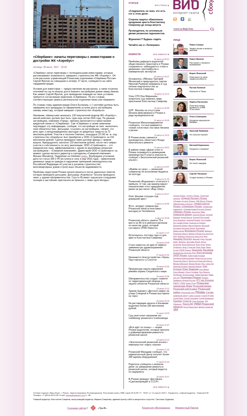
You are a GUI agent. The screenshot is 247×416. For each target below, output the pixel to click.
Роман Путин (191, 283)
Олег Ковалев (190, 269)
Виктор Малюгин (194, 226)
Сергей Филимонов (206, 298)
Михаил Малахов (180, 264)
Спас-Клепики (198, 301)
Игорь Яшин (200, 247)
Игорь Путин (200, 245)
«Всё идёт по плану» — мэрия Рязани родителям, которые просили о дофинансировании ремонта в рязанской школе (149, 331)
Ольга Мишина (179, 272)
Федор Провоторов (190, 307)
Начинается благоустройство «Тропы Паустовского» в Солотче (149, 258)
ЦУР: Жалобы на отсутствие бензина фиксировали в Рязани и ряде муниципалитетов (147, 113)
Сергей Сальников (191, 298)
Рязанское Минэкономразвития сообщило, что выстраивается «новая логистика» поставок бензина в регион (149, 126)
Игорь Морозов (188, 245)
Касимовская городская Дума (184, 253)
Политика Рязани (190, 277)
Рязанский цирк (188, 292)
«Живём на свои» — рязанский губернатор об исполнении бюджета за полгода (148, 172)
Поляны (205, 278)
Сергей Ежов (178, 298)
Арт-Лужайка (206, 220)
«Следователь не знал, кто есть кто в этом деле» (147, 12)
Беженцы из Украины (197, 223)
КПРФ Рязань (185, 250)
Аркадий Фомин (193, 220)
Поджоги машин (188, 275)
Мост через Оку (208, 264)
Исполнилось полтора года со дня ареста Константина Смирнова (147, 236)
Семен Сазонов (195, 296)
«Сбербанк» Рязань (191, 206)
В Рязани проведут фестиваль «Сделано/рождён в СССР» (145, 380)
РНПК (182, 283)
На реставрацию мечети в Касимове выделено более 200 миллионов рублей (148, 306)
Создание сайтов (77, 408)
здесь (84, 156)
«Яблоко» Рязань (182, 212)
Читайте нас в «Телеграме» (144, 45)
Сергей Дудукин (207, 296)
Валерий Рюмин (180, 226)
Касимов (208, 249)
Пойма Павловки (201, 275)
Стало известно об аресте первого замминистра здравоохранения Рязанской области (147, 247)
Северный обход (180, 296)
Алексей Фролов (199, 215)
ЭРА (175, 309)
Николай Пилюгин (195, 266)
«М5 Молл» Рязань (204, 201)
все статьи (161, 5)
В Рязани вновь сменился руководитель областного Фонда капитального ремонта (146, 140)
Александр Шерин (182, 214)
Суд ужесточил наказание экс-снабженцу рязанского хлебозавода (148, 316)
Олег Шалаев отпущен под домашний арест (143, 197)
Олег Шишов (204, 269)
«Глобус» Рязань (192, 196)
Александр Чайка (198, 212)
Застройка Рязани (193, 242)
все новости (160, 54)
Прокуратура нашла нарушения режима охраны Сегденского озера (148, 270)
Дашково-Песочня (182, 239)
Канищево (197, 250)
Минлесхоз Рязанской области (200, 261)
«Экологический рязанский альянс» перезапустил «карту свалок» (148, 343)
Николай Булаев (180, 266)
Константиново (204, 253)
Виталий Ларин (188, 228)
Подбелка (177, 275)
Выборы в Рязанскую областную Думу (193, 236)
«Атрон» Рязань (179, 196)
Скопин (177, 300)
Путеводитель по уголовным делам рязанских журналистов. (147, 32)
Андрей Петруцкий (201, 217)
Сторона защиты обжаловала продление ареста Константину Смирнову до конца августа (147, 22)
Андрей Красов (186, 217)
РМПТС (176, 283)
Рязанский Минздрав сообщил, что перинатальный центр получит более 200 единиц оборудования (149, 354)
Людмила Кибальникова (183, 258)
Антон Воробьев (179, 220)
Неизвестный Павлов (186, 407)
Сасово (210, 292)
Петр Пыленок (204, 272)
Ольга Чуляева (191, 272)
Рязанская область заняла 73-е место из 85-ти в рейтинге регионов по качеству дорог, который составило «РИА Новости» (148, 224)
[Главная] (193, 21)
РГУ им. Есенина (205, 280)
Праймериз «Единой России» (184, 280)
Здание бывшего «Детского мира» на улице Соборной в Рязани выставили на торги (149, 293)
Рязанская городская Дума (191, 284)
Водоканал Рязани (194, 231)
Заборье (182, 242)
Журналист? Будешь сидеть (145, 39)
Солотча (187, 301)
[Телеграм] (189, 20)
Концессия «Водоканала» (156, 407)
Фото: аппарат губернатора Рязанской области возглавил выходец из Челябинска (145, 208)
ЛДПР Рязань (180, 255)
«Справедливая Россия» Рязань (197, 209)
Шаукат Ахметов (206, 307)
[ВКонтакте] (182, 20)
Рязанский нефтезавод (185, 289)
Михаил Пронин (195, 264)
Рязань (200, 292)
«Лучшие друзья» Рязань (184, 201)
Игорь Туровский (188, 247)
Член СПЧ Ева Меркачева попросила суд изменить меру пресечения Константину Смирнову (148, 99)
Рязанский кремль (202, 286)
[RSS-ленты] (175, 20)
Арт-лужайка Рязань (181, 223)
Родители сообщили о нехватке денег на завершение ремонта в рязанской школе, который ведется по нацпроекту (148, 368)
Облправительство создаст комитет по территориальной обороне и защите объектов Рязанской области (149, 281)
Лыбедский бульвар (196, 256)
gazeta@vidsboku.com (76, 395)
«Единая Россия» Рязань (194, 198)
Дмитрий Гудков (199, 239)
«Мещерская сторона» (183, 204)
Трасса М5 (187, 304)
